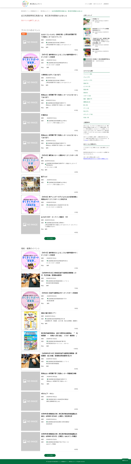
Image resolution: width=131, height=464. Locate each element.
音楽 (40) (85, 89)
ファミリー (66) (87, 74)
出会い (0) (86, 117)
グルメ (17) (86, 77)
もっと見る (50, 238)
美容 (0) (85, 92)
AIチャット (125, 460)
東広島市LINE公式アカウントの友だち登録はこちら (95, 158)
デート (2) (86, 108)
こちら (86, 140)
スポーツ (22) (87, 96)
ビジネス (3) (86, 86)
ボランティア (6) (87, 114)
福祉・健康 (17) (87, 99)
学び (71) (85, 111)
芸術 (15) (85, 83)
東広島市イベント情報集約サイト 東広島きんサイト (35, 11)
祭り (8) (85, 105)
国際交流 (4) (86, 102)
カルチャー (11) (87, 80)
